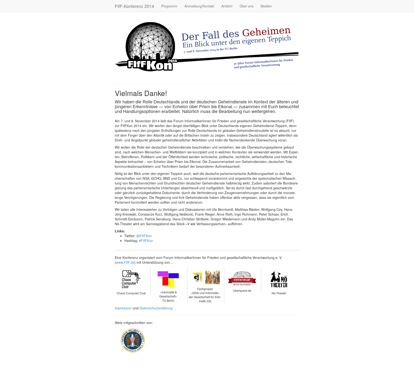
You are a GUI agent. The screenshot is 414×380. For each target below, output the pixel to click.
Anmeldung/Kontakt (199, 6)
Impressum (123, 308)
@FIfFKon (144, 235)
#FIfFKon (146, 240)
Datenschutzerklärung (156, 308)
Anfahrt (226, 6)
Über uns (246, 6)
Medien (266, 6)
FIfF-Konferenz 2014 (134, 6)
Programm (169, 6)
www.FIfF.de (125, 262)
